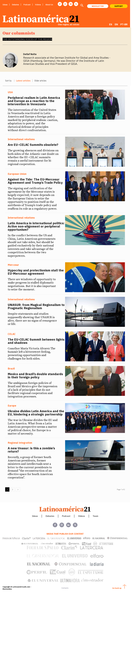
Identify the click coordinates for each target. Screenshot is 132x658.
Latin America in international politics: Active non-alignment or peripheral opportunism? (36, 226)
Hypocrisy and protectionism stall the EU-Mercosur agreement (36, 272)
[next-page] (18, 489)
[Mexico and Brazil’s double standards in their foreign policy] (95, 381)
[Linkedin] (71, 4)
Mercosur (13, 265)
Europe (12, 405)
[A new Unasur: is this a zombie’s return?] (95, 455)
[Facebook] (60, 4)
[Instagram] (65, 4)
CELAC (12, 334)
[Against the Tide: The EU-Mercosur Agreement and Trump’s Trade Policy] (95, 186)
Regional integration (20, 442)
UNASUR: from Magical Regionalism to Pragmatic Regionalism (36, 306)
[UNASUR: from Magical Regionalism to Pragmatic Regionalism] (95, 312)
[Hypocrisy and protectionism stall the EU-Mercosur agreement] (95, 277)
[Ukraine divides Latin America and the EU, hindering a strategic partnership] (95, 418)
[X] (76, 4)
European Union (17, 174)
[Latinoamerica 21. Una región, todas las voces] (65, 509)
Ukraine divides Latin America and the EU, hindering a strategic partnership (36, 412)
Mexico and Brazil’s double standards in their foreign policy (35, 375)
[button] (82, 5)
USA (10, 92)
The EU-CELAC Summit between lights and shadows (36, 341)
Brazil (11, 368)
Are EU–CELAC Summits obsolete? (33, 145)
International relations (21, 139)
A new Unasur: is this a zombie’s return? (31, 449)
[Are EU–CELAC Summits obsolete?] (95, 152)
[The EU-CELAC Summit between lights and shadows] (95, 346)
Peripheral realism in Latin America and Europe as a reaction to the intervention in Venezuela (34, 101)
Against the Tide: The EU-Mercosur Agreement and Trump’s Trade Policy (35, 181)
